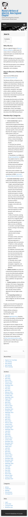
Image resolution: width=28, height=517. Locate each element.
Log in (6, 502)
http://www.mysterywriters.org (12, 338)
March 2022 (8, 436)
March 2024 (8, 404)
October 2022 (8, 427)
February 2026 (8, 382)
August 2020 (8, 465)
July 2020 (7, 467)
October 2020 (8, 461)
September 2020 (9, 463)
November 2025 (9, 385)
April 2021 (7, 451)
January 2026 (8, 383)
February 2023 (8, 422)
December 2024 (9, 393)
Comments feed (9, 505)
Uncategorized (8, 493)
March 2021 (8, 453)
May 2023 (7, 417)
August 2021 (8, 446)
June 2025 (7, 387)
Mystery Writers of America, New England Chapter (11, 13)
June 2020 (7, 468)
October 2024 (8, 395)
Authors (7, 487)
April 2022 (7, 434)
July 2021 (7, 448)
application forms (13, 316)
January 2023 (8, 424)
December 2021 (9, 441)
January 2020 (8, 477)
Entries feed (8, 503)
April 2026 (7, 378)
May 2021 (7, 450)
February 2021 (8, 455)
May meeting (8, 363)
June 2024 (7, 400)
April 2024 (7, 402)
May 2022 (7, 433)
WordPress (13, 513)
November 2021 (9, 443)
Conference (8, 488)
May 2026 (7, 376)
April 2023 (7, 419)
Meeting (7, 490)
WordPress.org (8, 507)
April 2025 (7, 390)
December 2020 (9, 458)
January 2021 (8, 456)
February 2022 (8, 438)
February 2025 (8, 392)
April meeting (8, 365)
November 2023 (9, 409)
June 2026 (7, 375)
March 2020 (8, 473)
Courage (20, 513)
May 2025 (7, 388)
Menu (4, 24)
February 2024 (8, 405)
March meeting (9, 366)
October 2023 (8, 410)
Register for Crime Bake (11, 360)
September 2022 (9, 429)
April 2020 (7, 472)
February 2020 (8, 475)
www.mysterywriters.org (11, 77)
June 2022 (7, 431)
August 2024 (8, 399)
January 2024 (8, 407)
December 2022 (9, 426)
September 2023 (9, 412)
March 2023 (8, 421)
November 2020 (9, 460)
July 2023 (7, 414)
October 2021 (8, 444)
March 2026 (8, 380)
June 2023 (7, 416)
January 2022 (8, 439)
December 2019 (9, 478)
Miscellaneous (8, 492)
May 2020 (7, 470)
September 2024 (9, 397)
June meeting (8, 361)
